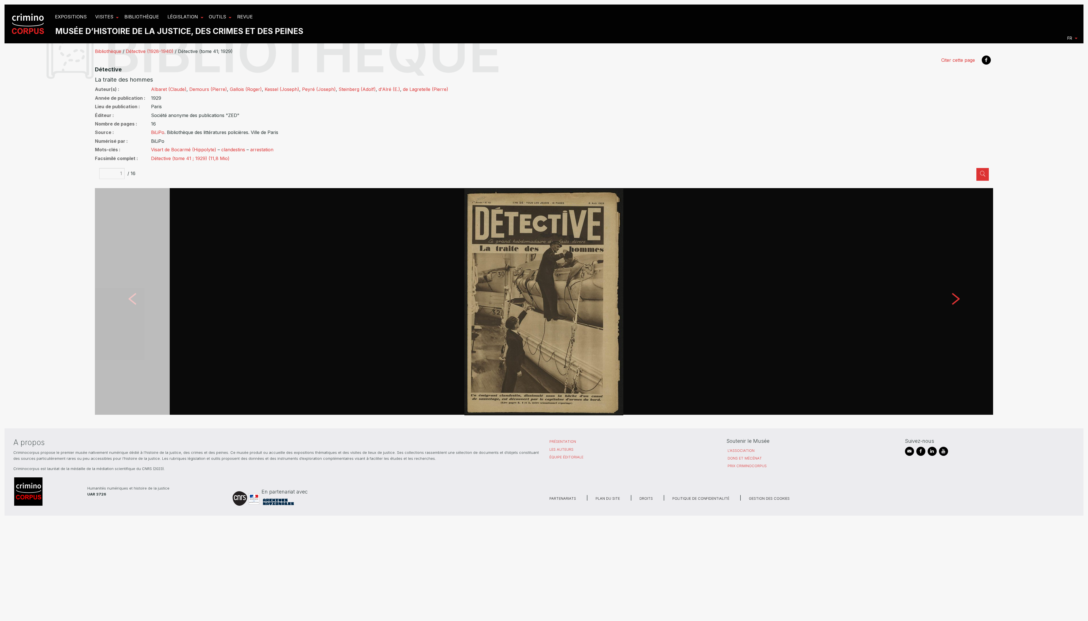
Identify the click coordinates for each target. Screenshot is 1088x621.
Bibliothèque (108, 51)
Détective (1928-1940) (149, 51)
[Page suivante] (955, 301)
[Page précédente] (132, 301)
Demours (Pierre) (208, 89)
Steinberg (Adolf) (357, 89)
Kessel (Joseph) (282, 89)
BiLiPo (157, 132)
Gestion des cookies (769, 498)
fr (1069, 38)
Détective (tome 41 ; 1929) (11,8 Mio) (190, 158)
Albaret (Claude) (168, 89)
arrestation (261, 149)
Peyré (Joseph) (319, 89)
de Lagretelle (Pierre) (425, 89)
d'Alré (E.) (389, 89)
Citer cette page (958, 60)
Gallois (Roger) (246, 89)
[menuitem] (29, 24)
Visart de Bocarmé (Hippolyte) (183, 149)
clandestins (233, 149)
